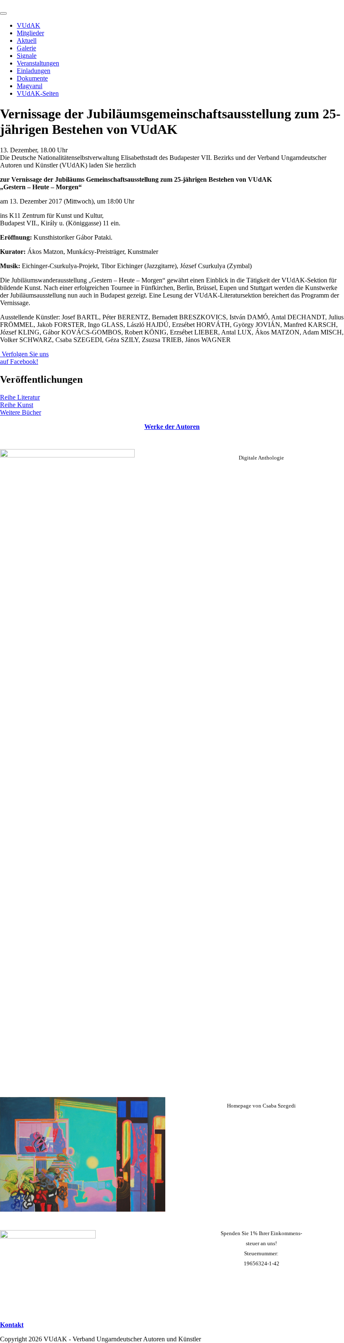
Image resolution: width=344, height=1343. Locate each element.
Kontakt (11, 1324)
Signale (26, 55)
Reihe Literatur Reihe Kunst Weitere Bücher (20, 405)
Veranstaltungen (38, 63)
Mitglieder (30, 33)
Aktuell (26, 40)
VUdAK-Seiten (38, 93)
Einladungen (33, 70)
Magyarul (29, 85)
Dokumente (32, 78)
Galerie (26, 48)
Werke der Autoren (172, 426)
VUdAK (28, 25)
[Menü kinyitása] (3, 13)
